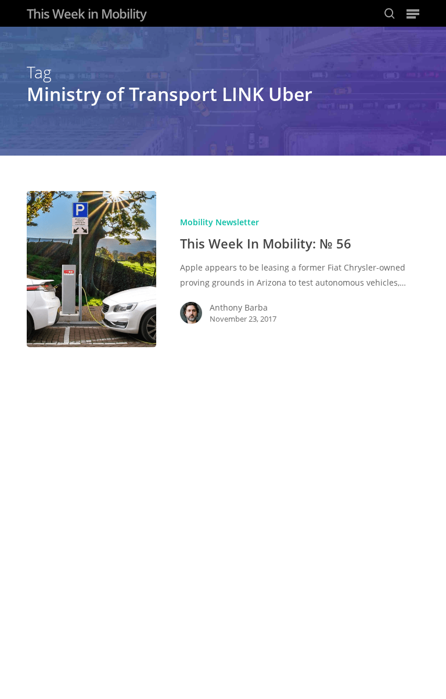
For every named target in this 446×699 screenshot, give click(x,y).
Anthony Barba (239, 307)
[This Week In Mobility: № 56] (91, 269)
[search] (390, 13)
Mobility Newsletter (219, 222)
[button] (413, 13)
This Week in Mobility (86, 13)
